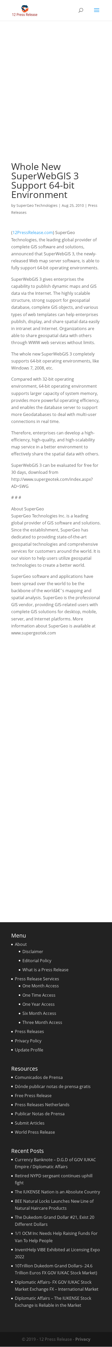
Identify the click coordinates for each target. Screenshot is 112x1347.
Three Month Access (42, 1022)
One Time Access (38, 995)
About (21, 944)
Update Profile (29, 1050)
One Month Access (40, 986)
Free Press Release (33, 1095)
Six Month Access (39, 1013)
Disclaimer (32, 951)
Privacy (82, 1339)
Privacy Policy (28, 1041)
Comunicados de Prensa (39, 1077)
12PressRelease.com (33, 232)
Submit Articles (30, 1123)
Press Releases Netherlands (42, 1104)
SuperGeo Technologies (37, 205)
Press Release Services (37, 979)
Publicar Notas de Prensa (40, 1114)
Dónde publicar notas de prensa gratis (53, 1086)
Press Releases (29, 1031)
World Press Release (35, 1132)
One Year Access (38, 1004)
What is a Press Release (45, 970)
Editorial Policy (36, 960)
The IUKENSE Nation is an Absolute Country (57, 1192)
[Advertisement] (56, 91)
